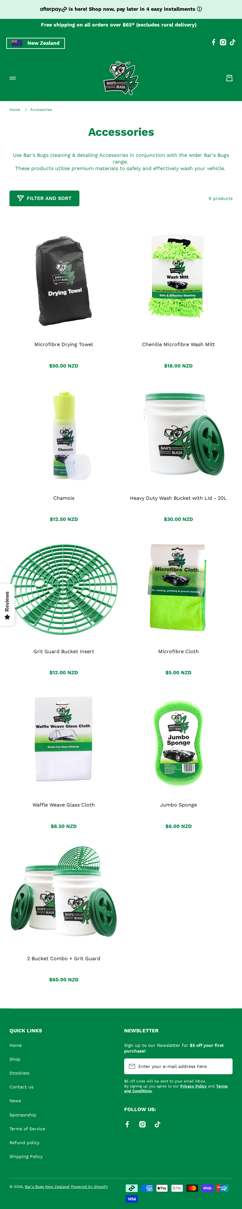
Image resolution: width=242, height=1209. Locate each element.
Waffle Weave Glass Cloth (63, 805)
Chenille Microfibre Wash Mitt (178, 344)
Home (14, 109)
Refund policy (24, 1142)
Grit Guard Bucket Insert (63, 651)
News (15, 1100)
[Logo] (121, 78)
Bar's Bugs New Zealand (47, 1186)
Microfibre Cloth (178, 651)
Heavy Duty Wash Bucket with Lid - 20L (178, 498)
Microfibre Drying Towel (63, 344)
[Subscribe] (225, 1066)
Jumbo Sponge (178, 805)
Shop (14, 1059)
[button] (229, 78)
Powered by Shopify (89, 1186)
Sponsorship (22, 1114)
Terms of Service (27, 1128)
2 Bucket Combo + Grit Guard (63, 958)
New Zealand (43, 43)
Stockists (19, 1072)
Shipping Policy (26, 1156)
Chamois (63, 498)
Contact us (21, 1086)
